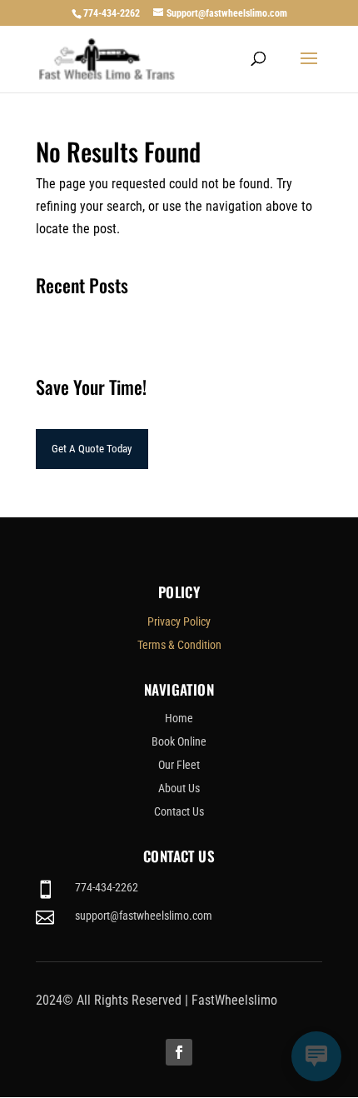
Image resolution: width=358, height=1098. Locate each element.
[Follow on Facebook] (179, 1052)
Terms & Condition (179, 644)
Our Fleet (179, 764)
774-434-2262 (111, 13)
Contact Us (179, 811)
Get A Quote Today (92, 448)
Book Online (179, 741)
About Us (179, 788)
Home (179, 718)
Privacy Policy (179, 621)
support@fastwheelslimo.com (143, 915)
